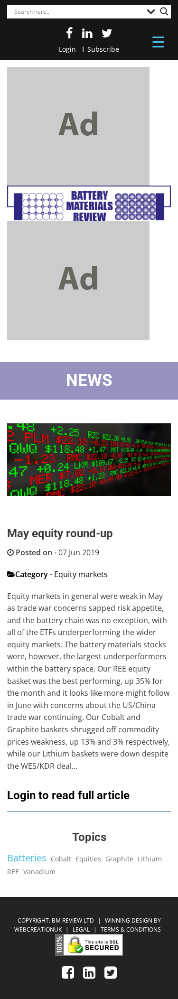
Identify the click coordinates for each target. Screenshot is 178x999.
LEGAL (82, 929)
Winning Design (127, 920)
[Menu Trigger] (158, 41)
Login (67, 49)
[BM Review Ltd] (89, 203)
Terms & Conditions (131, 929)
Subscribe (103, 49)
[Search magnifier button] (164, 11)
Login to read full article (68, 795)
